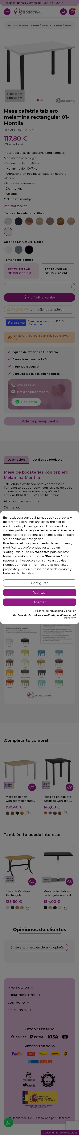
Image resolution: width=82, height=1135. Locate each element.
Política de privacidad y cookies (55, 611)
